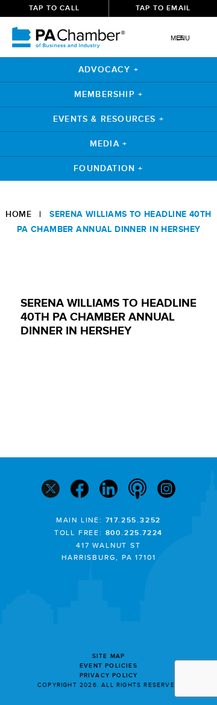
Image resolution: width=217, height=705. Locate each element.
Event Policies (108, 665)
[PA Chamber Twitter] (51, 490)
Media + (108, 144)
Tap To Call (54, 8)
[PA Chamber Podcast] (137, 489)
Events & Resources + (108, 119)
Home (18, 214)
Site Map (108, 656)
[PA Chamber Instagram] (166, 490)
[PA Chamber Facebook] (80, 490)
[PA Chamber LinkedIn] (108, 490)
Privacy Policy (109, 675)
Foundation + (108, 168)
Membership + (108, 94)
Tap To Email (163, 8)
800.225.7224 (134, 532)
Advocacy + (108, 69)
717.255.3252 (133, 520)
